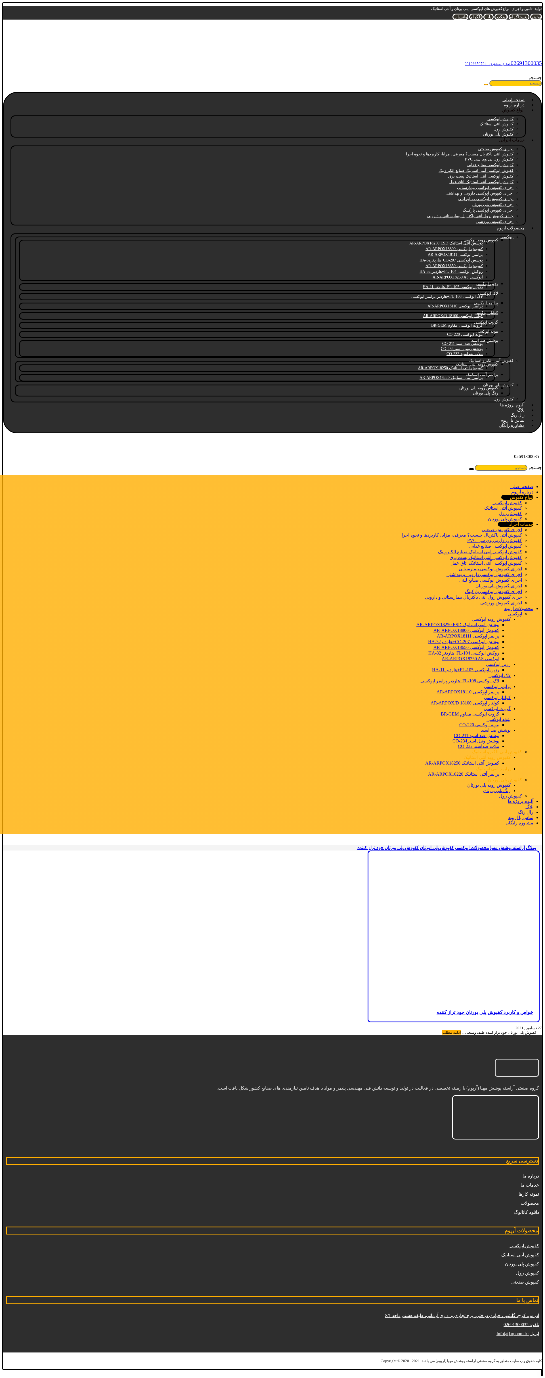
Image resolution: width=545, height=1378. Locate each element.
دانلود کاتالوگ (526, 1212)
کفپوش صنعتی (525, 1282)
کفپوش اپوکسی (524, 1245)
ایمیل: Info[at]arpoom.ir (517, 1333)
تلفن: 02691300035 (521, 1324)
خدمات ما (530, 1185)
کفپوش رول (527, 1273)
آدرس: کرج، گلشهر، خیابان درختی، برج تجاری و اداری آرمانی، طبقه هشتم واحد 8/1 (462, 1315)
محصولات (530, 1203)
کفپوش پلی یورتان (522, 1263)
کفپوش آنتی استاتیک (520, 1254)
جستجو (535, 77)
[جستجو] (486, 84)
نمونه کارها (529, 1194)
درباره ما (531, 1176)
